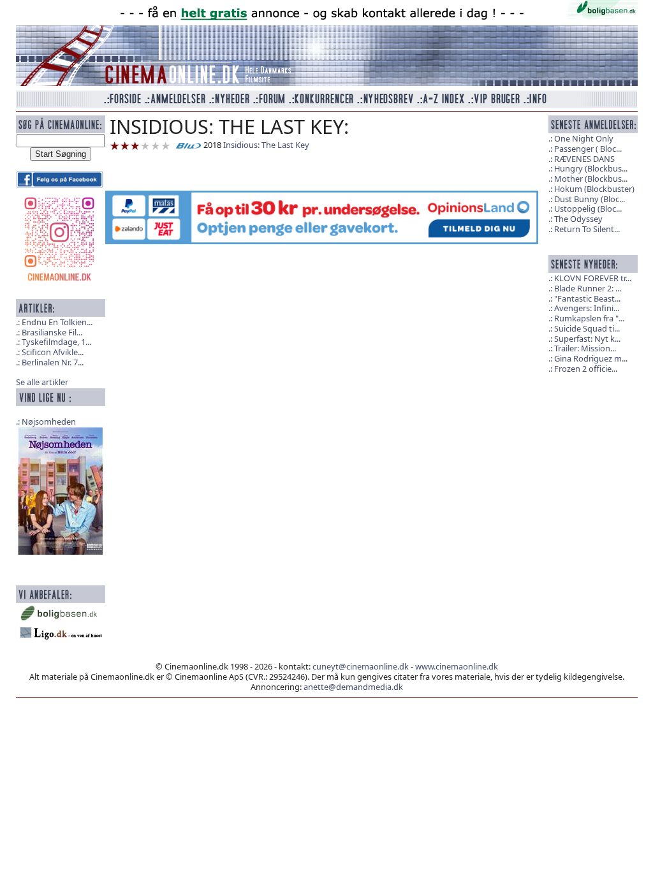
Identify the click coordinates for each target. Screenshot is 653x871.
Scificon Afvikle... (53, 352)
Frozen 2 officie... (585, 368)
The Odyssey (578, 218)
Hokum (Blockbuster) (594, 188)
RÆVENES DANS (584, 159)
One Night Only (583, 138)
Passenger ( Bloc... (588, 148)
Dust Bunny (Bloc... (589, 199)
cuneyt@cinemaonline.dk (360, 666)
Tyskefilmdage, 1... (56, 342)
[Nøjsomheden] (60, 489)
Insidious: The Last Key (266, 144)
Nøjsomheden (49, 421)
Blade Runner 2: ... (587, 288)
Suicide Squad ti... (587, 328)
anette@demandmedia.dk (353, 686)
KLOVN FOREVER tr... (592, 278)
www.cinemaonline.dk (456, 666)
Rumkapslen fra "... (589, 318)
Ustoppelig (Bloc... (588, 208)
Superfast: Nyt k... (587, 338)
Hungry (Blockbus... (590, 168)
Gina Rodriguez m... (590, 358)
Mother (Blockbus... (590, 178)
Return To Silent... (587, 229)
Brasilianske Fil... (52, 332)
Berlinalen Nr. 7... (53, 362)
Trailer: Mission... (585, 348)
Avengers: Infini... (586, 308)
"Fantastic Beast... (587, 298)
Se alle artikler (42, 382)
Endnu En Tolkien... (57, 322)
